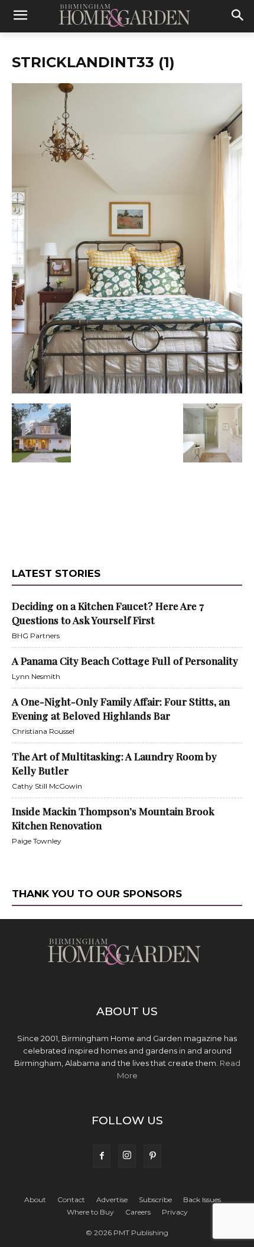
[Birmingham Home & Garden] (127, 15)
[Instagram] (127, 1156)
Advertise (112, 1199)
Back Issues (202, 1199)
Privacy (175, 1211)
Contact (71, 1199)
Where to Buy (90, 1211)
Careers (138, 1211)
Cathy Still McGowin (47, 786)
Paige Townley (36, 840)
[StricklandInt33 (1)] (127, 391)
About (35, 1199)
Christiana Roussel (43, 731)
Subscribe (155, 1199)
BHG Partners (36, 635)
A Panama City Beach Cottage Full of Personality (125, 660)
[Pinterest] (152, 1156)
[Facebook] (101, 1156)
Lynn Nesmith (36, 676)
